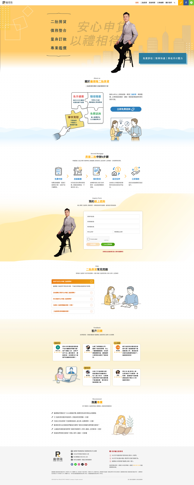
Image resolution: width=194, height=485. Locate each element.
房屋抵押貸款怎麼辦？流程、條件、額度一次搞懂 (70, 433)
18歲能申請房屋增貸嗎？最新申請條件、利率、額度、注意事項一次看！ (77, 429)
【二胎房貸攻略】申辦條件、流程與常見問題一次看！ (71, 417)
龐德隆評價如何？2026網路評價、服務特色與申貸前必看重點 (75, 413)
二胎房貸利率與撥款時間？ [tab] (61, 311)
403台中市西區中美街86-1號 (81, 454)
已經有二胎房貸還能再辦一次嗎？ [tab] (63, 305)
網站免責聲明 (139, 479)
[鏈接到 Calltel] (180, 2)
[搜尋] (174, 2)
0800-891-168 (136, 465)
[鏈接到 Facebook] (186, 2)
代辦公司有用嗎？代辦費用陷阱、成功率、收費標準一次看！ (74, 421)
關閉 (180, 463)
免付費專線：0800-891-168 (81, 457)
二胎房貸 (133, 94)
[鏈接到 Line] (191, 2)
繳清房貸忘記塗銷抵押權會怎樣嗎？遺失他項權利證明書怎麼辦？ (76, 425)
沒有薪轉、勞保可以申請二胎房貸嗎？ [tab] (64, 292)
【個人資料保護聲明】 (117, 251)
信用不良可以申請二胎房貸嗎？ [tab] (62, 281)
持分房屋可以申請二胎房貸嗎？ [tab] (62, 299)
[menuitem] (137, 2)
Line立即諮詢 (108, 244)
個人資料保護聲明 (132, 479)
